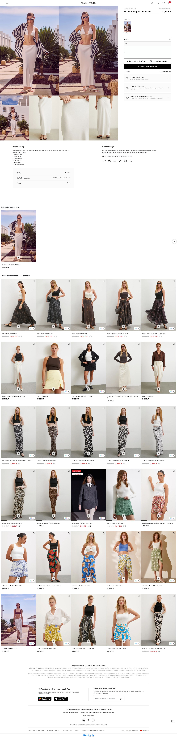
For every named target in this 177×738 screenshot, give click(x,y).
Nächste (168, 8)
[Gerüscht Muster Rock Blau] (88, 557)
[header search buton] (152, 2)
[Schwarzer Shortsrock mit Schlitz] (88, 368)
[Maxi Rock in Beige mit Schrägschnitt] (158, 620)
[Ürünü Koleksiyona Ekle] (34, 212)
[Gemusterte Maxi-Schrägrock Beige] (88, 432)
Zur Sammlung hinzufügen (137, 61)
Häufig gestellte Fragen (72, 709)
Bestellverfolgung (87, 709)
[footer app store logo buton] (61, 699)
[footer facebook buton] (83, 720)
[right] (174, 241)
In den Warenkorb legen (147, 66)
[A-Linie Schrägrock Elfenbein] (18, 236)
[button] (169, 2)
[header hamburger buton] (7, 2)
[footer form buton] (120, 698)
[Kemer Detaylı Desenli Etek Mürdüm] (158, 305)
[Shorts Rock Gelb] (53, 368)
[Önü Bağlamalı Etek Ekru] (18, 620)
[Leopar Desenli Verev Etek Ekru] (18, 495)
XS (126, 43)
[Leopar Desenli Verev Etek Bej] (53, 432)
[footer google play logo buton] (45, 699)
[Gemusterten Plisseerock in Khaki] (88, 620)
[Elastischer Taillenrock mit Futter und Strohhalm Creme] (123, 368)
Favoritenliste (73, 712)
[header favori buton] (163, 2)
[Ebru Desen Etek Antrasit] (53, 305)
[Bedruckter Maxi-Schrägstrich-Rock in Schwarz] (18, 432)
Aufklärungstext (67, 730)
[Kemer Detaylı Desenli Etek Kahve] (123, 305)
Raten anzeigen (145, 79)
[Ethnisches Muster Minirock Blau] (18, 557)
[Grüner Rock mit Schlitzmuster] (158, 557)
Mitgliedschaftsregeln (53, 730)
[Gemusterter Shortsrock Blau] (123, 620)
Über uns (97, 709)
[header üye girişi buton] (157, 2)
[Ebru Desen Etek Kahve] (88, 305)
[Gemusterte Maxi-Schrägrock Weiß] (158, 432)
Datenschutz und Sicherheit (36, 730)
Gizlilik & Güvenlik (106, 709)
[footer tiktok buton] (93, 720)
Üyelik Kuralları (83, 712)
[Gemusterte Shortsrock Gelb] (53, 620)
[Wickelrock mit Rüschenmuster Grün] (53, 557)
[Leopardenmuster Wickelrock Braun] (53, 495)
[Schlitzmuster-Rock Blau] (123, 557)
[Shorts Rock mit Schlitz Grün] (123, 495)
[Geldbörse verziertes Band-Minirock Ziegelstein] (158, 495)
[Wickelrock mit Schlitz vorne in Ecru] (18, 368)
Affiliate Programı (108, 712)
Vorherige (161, 8)
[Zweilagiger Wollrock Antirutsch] (88, 495)
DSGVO (77, 730)
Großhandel (90, 715)
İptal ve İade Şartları (95, 712)
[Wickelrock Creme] (158, 368)
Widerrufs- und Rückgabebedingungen (93, 730)
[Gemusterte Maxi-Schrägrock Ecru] (123, 432)
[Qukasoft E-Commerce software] (88, 735)
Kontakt (65, 712)
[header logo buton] (88, 2)
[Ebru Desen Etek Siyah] (18, 305)
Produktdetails (166, 72)
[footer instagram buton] (88, 720)
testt (84, 715)
